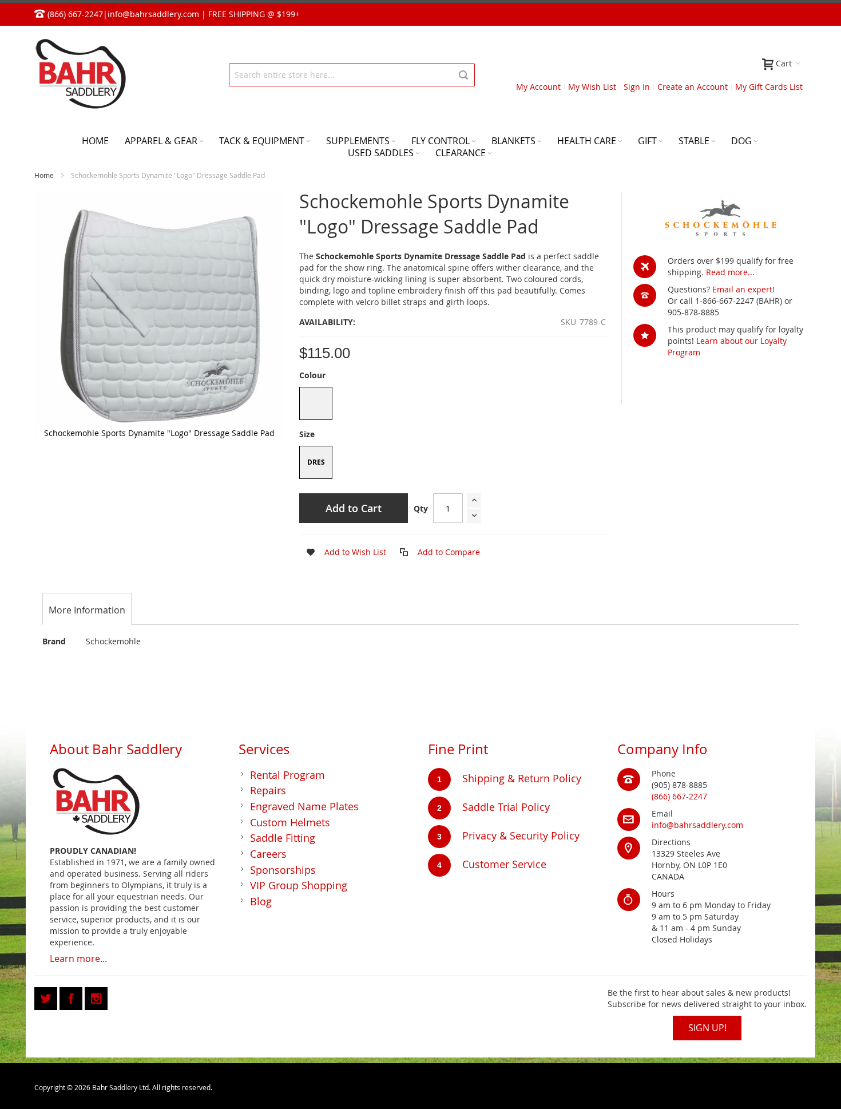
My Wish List (592, 86)
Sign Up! (707, 1027)
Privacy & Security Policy (521, 835)
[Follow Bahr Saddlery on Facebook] (72, 996)
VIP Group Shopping (298, 885)
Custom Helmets (290, 822)
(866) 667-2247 (679, 796)
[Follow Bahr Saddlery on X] (46, 996)
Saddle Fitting (282, 838)
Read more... (730, 272)
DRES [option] (316, 462)
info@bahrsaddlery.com (153, 14)
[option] (315, 403)
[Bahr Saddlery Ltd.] (80, 74)
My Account (538, 86)
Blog (261, 901)
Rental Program (287, 775)
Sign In (637, 86)
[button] (342, 552)
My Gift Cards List (769, 86)
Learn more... (78, 958)
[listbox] (452, 405)
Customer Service (504, 864)
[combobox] (352, 75)
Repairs (268, 790)
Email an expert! (743, 289)
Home (44, 175)
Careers (268, 854)
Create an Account (692, 86)
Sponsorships (283, 870)
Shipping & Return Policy (521, 778)
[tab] (87, 610)
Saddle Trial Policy (506, 807)
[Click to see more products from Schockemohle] (720, 218)
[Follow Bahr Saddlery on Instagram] (96, 996)
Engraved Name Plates (304, 806)
